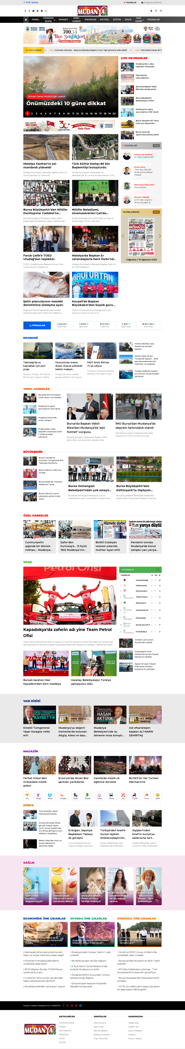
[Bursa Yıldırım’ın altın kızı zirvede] (30, 477)
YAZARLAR (153, 19)
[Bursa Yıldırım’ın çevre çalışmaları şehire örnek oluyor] (30, 501)
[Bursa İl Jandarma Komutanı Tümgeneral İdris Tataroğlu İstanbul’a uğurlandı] (30, 465)
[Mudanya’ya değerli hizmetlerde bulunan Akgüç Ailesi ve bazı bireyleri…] (75, 715)
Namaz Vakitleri (100, 1031)
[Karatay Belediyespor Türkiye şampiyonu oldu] (94, 663)
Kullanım (132, 1034)
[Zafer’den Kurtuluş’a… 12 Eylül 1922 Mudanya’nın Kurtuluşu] (75, 529)
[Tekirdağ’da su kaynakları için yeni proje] (38, 350)
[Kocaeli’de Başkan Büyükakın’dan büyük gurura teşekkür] (95, 285)
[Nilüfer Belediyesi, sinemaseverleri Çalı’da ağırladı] (95, 193)
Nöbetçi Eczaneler (102, 1034)
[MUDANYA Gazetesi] (93, 14)
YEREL (35, 19)
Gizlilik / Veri (133, 1027)
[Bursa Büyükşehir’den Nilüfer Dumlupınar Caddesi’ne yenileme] (46, 193)
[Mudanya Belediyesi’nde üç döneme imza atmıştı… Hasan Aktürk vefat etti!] (110, 715)
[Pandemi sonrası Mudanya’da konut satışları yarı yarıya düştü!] (145, 529)
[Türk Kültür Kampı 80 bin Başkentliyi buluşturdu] (95, 147)
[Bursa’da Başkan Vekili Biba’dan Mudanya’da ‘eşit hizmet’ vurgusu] (127, 93)
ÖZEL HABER (76, 20)
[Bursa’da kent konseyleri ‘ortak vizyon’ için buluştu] (29, 402)
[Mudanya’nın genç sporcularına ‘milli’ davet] (127, 116)
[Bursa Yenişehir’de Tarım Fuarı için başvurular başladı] (127, 127)
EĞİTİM (117, 19)
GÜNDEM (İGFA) (48, 20)
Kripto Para (98, 1027)
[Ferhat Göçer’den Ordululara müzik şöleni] (39, 765)
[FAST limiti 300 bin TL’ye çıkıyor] (102, 350)
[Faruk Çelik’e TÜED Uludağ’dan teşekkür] (46, 239)
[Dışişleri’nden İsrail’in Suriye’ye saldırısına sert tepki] (147, 818)
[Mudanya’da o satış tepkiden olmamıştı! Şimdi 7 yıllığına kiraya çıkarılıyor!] (127, 71)
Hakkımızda (133, 1023)
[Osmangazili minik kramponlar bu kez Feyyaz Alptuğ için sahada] (126, 659)
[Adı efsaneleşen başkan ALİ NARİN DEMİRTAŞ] (145, 715)
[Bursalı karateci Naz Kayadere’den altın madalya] (46, 663)
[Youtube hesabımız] (33, 11)
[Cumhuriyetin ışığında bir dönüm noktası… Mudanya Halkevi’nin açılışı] (39, 529)
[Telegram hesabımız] (42, 11)
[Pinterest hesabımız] (37, 11)
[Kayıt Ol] (151, 11)
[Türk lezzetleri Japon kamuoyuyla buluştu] (30, 818)
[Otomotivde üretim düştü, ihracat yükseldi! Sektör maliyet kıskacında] (70, 350)
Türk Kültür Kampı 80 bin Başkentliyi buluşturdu (107, 50)
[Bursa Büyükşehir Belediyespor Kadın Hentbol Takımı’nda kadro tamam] (127, 105)
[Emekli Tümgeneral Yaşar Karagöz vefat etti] (39, 715)
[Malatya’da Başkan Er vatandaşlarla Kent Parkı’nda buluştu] (95, 239)
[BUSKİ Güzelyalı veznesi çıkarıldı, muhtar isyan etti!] (110, 529)
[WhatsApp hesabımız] (46, 11)
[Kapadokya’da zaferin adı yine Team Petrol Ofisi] (70, 596)
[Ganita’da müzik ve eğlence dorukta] (110, 765)
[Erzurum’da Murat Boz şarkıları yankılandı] (75, 765)
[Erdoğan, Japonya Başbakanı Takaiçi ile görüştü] (83, 818)
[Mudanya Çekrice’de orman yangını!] (29, 424)
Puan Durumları (101, 1038)
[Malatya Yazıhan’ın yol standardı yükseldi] (46, 147)
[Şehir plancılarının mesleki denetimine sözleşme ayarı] (46, 285)
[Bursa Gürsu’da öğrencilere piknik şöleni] (127, 139)
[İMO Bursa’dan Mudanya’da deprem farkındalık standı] (139, 407)
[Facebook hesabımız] (25, 11)
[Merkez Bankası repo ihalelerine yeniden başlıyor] (126, 351)
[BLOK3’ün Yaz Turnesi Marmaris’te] (145, 765)
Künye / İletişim (135, 1038)
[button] (26, 20)
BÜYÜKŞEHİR (65, 1031)
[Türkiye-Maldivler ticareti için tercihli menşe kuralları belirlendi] (126, 378)
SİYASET (63, 19)
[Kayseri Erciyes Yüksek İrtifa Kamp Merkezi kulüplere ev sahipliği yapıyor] (126, 671)
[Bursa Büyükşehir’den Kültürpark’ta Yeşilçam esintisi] (139, 469)
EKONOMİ (90, 19)
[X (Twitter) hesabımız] (29, 11)
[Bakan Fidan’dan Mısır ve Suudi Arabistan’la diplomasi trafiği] (30, 848)
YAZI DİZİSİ (138, 20)
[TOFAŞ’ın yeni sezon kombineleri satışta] (126, 647)
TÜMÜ (156, 146)
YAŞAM (62, 1027)
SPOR (128, 19)
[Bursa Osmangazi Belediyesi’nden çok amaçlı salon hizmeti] (91, 469)
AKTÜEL (104, 19)
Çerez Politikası (135, 1031)
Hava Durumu (100, 1023)
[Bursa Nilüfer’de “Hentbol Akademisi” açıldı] (30, 489)
